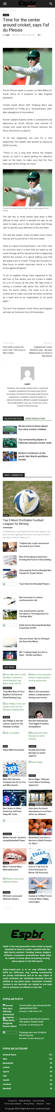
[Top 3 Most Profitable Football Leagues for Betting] (27, 499)
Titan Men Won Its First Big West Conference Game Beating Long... (13, 694)
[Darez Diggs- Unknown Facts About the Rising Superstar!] (40, 768)
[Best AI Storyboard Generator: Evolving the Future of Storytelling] (10, 560)
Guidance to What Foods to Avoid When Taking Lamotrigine (40, 899)
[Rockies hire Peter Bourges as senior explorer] (40, 739)
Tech (5, 805)
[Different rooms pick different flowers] (15, 885)
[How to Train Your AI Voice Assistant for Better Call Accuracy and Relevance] (40, 856)
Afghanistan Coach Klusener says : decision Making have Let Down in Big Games (40, 351)
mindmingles (8, 527)
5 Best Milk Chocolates (13, 750)
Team (48, 1103)
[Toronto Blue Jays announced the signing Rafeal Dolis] (10, 1016)
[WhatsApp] (25, 41)
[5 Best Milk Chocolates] (15, 739)
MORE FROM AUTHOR (35, 419)
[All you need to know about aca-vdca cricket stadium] (10, 429)
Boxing (31, 688)
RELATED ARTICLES (13, 419)
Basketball (7, 688)
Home (5, 10)
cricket (13, 10)
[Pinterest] (18, 41)
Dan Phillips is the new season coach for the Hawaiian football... (13, 724)
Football (6, 717)
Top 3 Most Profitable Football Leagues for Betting (23, 522)
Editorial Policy (25, 1100)
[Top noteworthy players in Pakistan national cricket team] (10, 443)
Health (31, 717)
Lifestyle (6, 892)
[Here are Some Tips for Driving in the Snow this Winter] (10, 642)
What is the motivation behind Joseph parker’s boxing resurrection (39, 694)
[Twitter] (12, 41)
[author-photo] (27, 380)
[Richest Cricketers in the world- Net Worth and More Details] (10, 456)
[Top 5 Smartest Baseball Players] (10, 587)
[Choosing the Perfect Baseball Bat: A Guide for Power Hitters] (10, 574)
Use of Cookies (39, 1100)
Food (5, 746)
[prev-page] (4, 467)
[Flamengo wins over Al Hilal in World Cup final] (10, 1036)
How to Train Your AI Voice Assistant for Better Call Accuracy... (39, 870)
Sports (6, 515)
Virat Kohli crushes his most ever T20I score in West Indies (14, 350)
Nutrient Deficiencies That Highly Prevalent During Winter (39, 724)
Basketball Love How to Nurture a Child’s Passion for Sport (40, 840)
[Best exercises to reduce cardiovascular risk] (10, 601)
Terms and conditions (13, 1103)
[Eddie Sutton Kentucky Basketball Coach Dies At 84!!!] (10, 629)
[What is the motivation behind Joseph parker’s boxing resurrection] (40, 681)
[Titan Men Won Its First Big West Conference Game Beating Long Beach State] (15, 681)
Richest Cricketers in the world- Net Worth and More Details (33, 456)
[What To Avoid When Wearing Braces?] (15, 856)
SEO (5, 776)
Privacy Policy (29, 1103)
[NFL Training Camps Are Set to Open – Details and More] (10, 656)
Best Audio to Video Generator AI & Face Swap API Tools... (12, 811)
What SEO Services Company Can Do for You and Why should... (14, 782)
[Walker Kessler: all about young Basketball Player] (15, 827)
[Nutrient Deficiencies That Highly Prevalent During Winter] (40, 710)
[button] (4, 4)
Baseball (32, 746)
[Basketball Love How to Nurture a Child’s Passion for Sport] (40, 827)
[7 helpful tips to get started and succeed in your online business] (10, 547)
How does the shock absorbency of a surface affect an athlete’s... (40, 811)
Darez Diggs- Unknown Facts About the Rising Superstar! (39, 782)
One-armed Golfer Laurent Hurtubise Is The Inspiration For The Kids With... (34, 614)
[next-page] (9, 467)
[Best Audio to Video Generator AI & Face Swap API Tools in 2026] (15, 798)
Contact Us (12, 1100)
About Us (40, 1103)
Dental (6, 863)
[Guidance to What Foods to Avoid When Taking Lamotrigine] (40, 885)
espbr (7, 35)
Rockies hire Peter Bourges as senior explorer (37, 753)
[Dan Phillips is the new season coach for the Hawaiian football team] (15, 710)
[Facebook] (5, 41)
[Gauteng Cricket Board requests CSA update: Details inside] (10, 1022)
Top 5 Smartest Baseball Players (34, 584)
